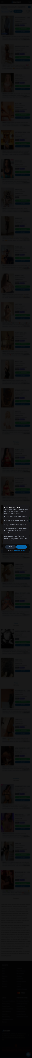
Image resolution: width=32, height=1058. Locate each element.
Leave (10, 547)
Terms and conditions (19, 550)
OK (21, 547)
